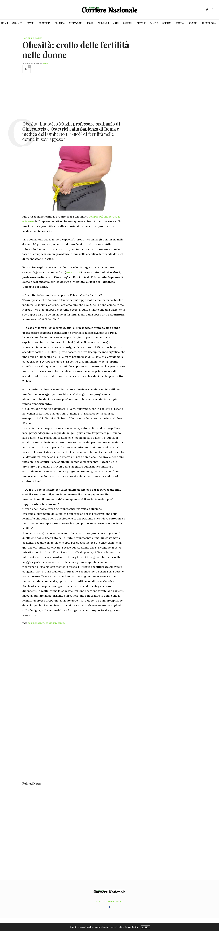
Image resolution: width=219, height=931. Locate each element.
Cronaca (17, 23)
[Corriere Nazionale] (109, 9)
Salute (154, 23)
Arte (116, 23)
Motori (141, 23)
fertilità (40, 623)
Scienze (166, 23)
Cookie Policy (131, 927)
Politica (60, 23)
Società (192, 23)
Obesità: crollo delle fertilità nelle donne (75, 49)
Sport (90, 23)
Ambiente (103, 23)
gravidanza (51, 623)
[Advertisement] (73, 97)
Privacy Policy (115, 901)
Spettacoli (75, 23)
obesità (61, 623)
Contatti (100, 901)
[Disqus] (79, 666)
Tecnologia (209, 23)
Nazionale (28, 37)
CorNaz (45, 64)
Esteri (30, 23)
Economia (44, 23)
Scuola (180, 23)
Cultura (127, 23)
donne (31, 623)
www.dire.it (73, 272)
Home (4, 23)
